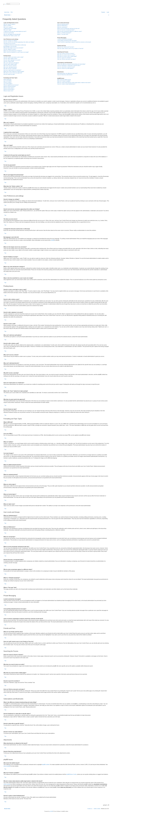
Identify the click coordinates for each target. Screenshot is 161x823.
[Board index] (12, 6)
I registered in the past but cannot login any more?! (15, 31)
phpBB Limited (45, 764)
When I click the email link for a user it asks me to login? (16, 52)
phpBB (52, 240)
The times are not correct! (9, 43)
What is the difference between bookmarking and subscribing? (71, 64)
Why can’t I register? (8, 27)
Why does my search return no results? (66, 54)
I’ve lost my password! (9, 32)
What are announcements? (10, 86)
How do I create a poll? (9, 61)
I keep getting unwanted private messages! (67, 40)
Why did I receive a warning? (10, 68)
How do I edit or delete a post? (10, 58)
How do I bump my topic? (9, 74)
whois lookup (7, 784)
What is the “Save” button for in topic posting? (14, 71)
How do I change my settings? (10, 40)
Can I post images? (8, 83)
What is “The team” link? (62, 34)
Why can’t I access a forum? (10, 65)
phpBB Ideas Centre (71, 774)
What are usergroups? (62, 27)
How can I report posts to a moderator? (12, 70)
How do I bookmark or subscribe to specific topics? (68, 65)
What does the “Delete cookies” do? (12, 35)
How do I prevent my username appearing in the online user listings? (19, 42)
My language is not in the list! (10, 46)
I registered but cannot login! (10, 28)
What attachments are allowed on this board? (67, 73)
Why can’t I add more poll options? (11, 62)
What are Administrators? (63, 24)
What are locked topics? (9, 89)
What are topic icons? (8, 90)
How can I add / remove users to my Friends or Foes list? (70, 48)
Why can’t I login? (7, 29)
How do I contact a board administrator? (66, 84)
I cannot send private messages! (64, 39)
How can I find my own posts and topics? (66, 59)
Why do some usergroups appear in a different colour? (69, 31)
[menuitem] (11, 12)
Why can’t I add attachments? (10, 67)
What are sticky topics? (9, 87)
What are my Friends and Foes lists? (65, 47)
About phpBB (7, 766)
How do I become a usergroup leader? (66, 29)
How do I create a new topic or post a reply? (13, 57)
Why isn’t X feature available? (64, 81)
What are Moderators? (62, 25)
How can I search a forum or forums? (65, 53)
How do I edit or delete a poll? (10, 64)
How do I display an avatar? (10, 49)
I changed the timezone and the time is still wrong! (15, 44)
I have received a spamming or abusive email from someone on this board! (74, 42)
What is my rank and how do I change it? (13, 50)
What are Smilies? (8, 82)
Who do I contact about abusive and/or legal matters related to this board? (74, 82)
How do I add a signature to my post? (12, 60)
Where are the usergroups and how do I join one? (68, 28)
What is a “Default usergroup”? (64, 32)
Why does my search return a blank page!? (67, 56)
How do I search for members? (64, 57)
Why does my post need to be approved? (13, 72)
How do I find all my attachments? (64, 74)
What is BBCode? (7, 79)
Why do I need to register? (9, 24)
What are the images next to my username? (13, 47)
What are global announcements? (11, 85)
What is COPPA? (7, 25)
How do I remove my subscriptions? (65, 68)
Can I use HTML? (8, 80)
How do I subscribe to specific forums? (66, 67)
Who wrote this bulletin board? (64, 79)
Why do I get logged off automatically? (12, 34)
